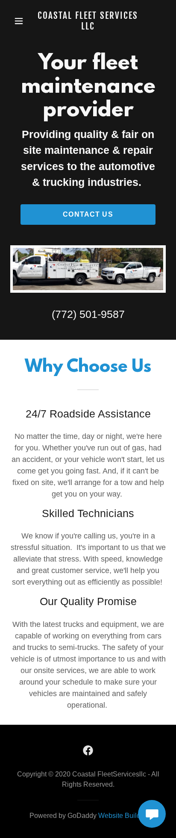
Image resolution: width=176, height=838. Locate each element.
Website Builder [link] (122, 815)
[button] (20, 20)
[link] (88, 21)
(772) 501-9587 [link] (88, 314)
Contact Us (88, 214)
